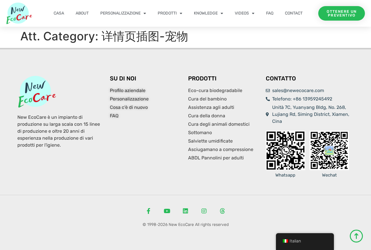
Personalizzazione (120, 13)
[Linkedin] (185, 211)
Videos (242, 13)
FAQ (269, 13)
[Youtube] (167, 211)
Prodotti (167, 13)
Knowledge (206, 13)
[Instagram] (204, 211)
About (82, 13)
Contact (294, 13)
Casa (59, 13)
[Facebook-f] (148, 211)
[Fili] (222, 211)
